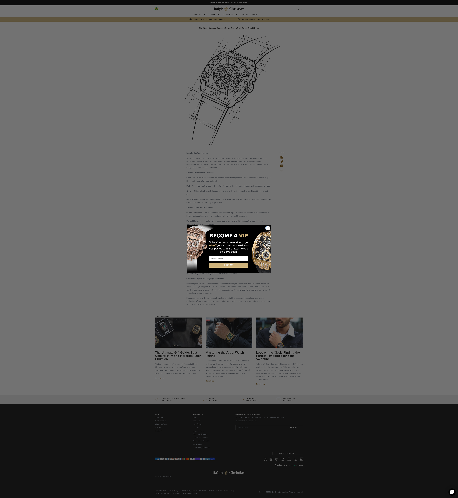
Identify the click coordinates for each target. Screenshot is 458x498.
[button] (452, 492)
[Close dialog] (268, 228)
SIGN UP (229, 265)
